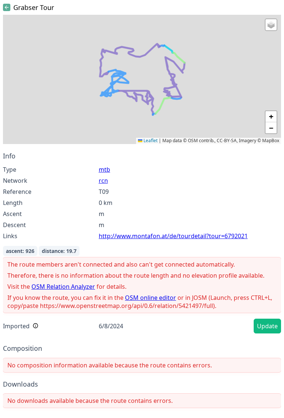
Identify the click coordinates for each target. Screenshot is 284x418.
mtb (104, 169)
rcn (103, 181)
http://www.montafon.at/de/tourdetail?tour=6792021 (173, 236)
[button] (271, 24)
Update (267, 326)
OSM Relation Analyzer (63, 286)
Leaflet (150, 140)
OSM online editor (150, 298)
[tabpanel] (142, 243)
